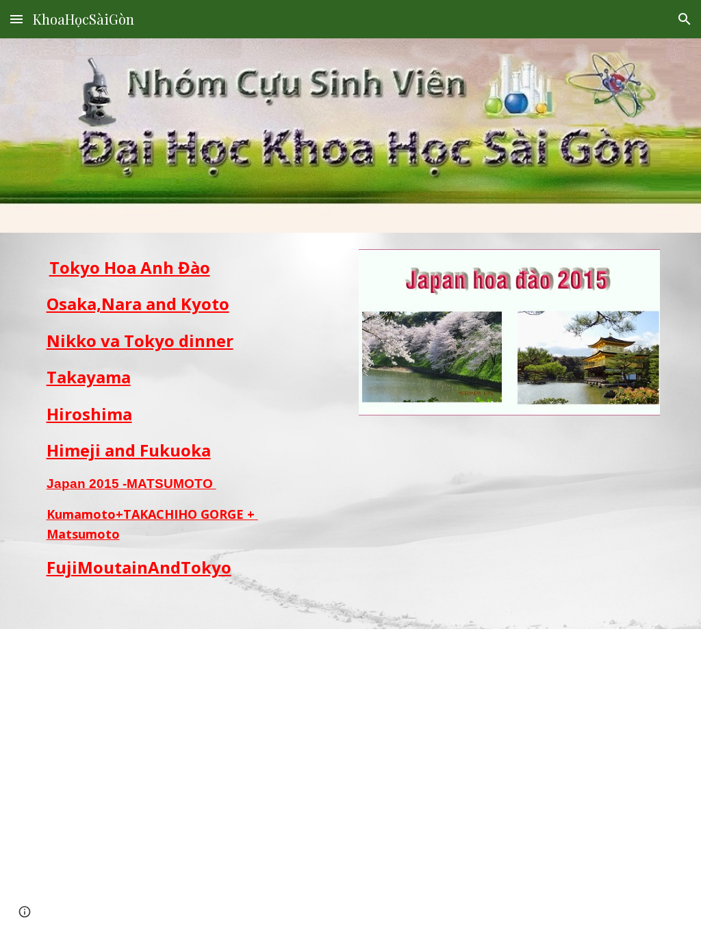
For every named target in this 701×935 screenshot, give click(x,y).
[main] (165, 431)
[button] (16, 19)
